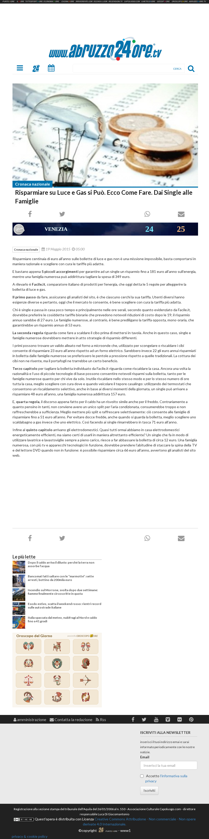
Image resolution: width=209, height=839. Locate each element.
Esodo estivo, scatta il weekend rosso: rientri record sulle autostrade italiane (64, 605)
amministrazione (31, 719)
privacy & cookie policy (29, 836)
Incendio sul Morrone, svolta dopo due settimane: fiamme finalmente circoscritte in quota (63, 591)
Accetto (166, 778)
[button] (133, 719)
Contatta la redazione (73, 719)
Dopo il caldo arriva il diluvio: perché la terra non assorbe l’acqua (61, 564)
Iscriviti (149, 790)
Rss (102, 719)
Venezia (56, 229)
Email (144, 757)
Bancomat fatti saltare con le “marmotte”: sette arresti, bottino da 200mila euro (61, 578)
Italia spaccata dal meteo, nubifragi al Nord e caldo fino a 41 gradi (62, 619)
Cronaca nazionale (32, 183)
